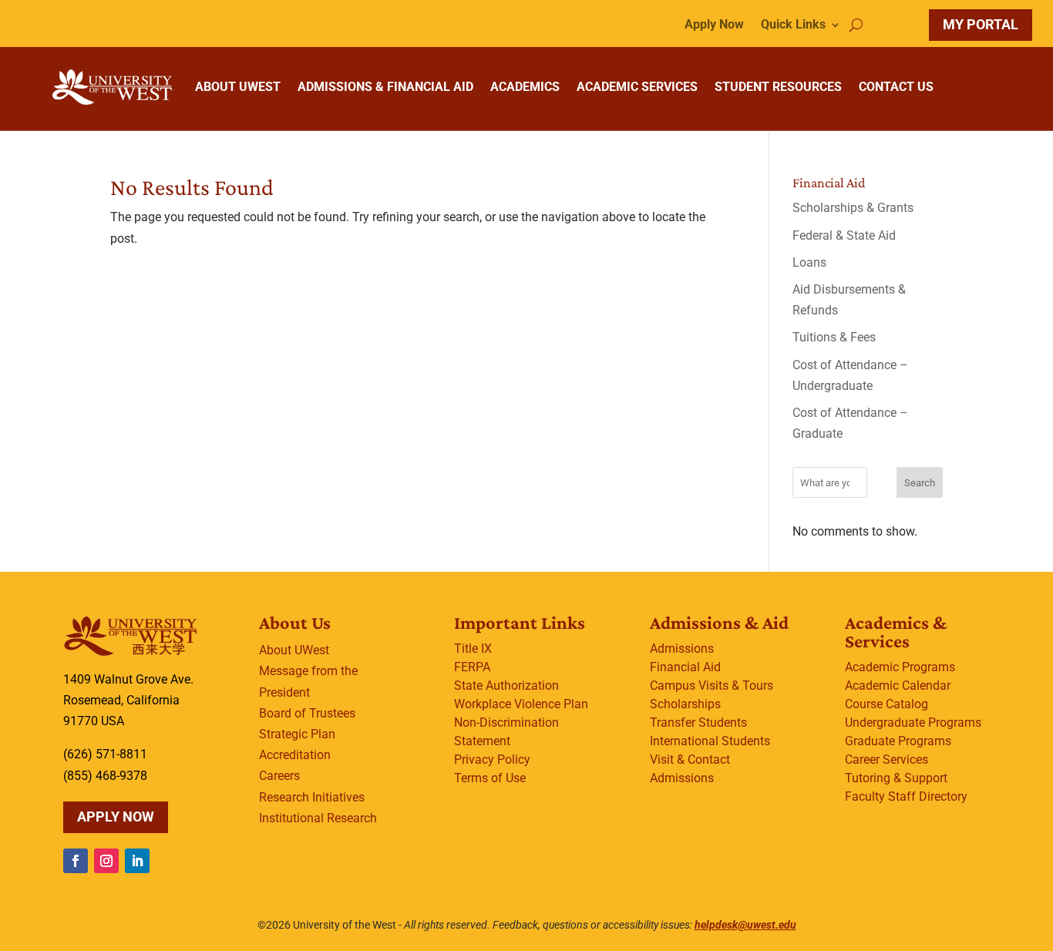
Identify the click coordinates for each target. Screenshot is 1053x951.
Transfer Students (698, 722)
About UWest (294, 650)
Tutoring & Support (896, 778)
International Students (710, 741)
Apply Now (714, 25)
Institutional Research (318, 818)
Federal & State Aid (844, 235)
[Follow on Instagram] (106, 861)
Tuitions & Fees (834, 337)
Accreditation (295, 755)
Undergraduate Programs (913, 722)
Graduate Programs (898, 741)
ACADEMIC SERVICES (637, 86)
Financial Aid (685, 667)
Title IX (473, 648)
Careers (279, 775)
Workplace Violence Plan (521, 704)
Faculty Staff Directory (906, 796)
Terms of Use (490, 778)
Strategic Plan (297, 734)
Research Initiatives (312, 797)
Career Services (886, 759)
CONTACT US (896, 86)
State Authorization (506, 685)
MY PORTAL (980, 24)
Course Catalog (886, 704)
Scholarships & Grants (852, 207)
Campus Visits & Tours (711, 685)
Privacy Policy (492, 759)
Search (919, 483)
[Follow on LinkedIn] (137, 861)
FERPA (472, 667)
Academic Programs (900, 667)
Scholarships (685, 704)
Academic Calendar (897, 685)
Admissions (682, 648)
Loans (809, 262)
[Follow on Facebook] (75, 861)
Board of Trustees (307, 713)
